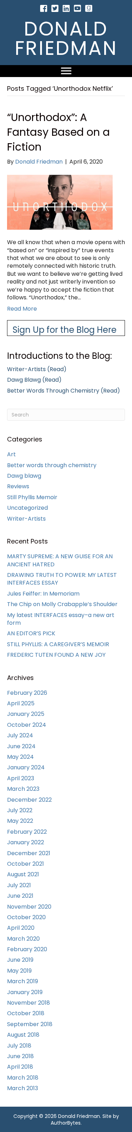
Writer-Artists (26, 519)
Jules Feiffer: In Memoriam (43, 594)
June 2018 (20, 1056)
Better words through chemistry (51, 465)
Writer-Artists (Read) (37, 369)
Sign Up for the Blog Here (65, 330)
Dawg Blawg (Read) (34, 380)
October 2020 (26, 917)
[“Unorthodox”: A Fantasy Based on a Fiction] (60, 202)
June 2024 (21, 746)
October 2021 (25, 864)
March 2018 (22, 1078)
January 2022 (25, 842)
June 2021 (20, 896)
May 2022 (20, 821)
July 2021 (19, 885)
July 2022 (19, 810)
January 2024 (26, 767)
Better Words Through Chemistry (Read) (63, 391)
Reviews (18, 486)
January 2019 (25, 992)
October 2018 (25, 1013)
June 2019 (20, 960)
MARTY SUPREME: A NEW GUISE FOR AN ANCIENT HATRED (60, 560)
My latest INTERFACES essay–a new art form (60, 619)
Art (11, 454)
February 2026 (27, 693)
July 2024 (20, 735)
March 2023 (23, 789)
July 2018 (19, 1046)
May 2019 (19, 971)
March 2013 (22, 1088)
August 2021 (23, 874)
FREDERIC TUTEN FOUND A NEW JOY (56, 655)
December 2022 (29, 800)
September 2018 (29, 1024)
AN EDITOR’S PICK (31, 633)
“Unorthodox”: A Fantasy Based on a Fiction (58, 132)
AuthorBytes (66, 1122)
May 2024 (20, 757)
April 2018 (20, 1067)
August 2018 (23, 1035)
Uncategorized (27, 508)
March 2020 (23, 939)
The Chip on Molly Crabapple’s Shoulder (62, 604)
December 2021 (28, 853)
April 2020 (20, 928)
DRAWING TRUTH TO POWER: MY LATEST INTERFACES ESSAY (62, 579)
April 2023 (20, 778)
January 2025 (25, 714)
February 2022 (27, 832)
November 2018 (28, 1003)
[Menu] (66, 71)
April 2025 (20, 703)
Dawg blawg (24, 476)
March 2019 (22, 981)
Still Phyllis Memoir (32, 497)
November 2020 (29, 907)
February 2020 (27, 949)
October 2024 (26, 725)
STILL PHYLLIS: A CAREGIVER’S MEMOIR (58, 644)
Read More (22, 309)
